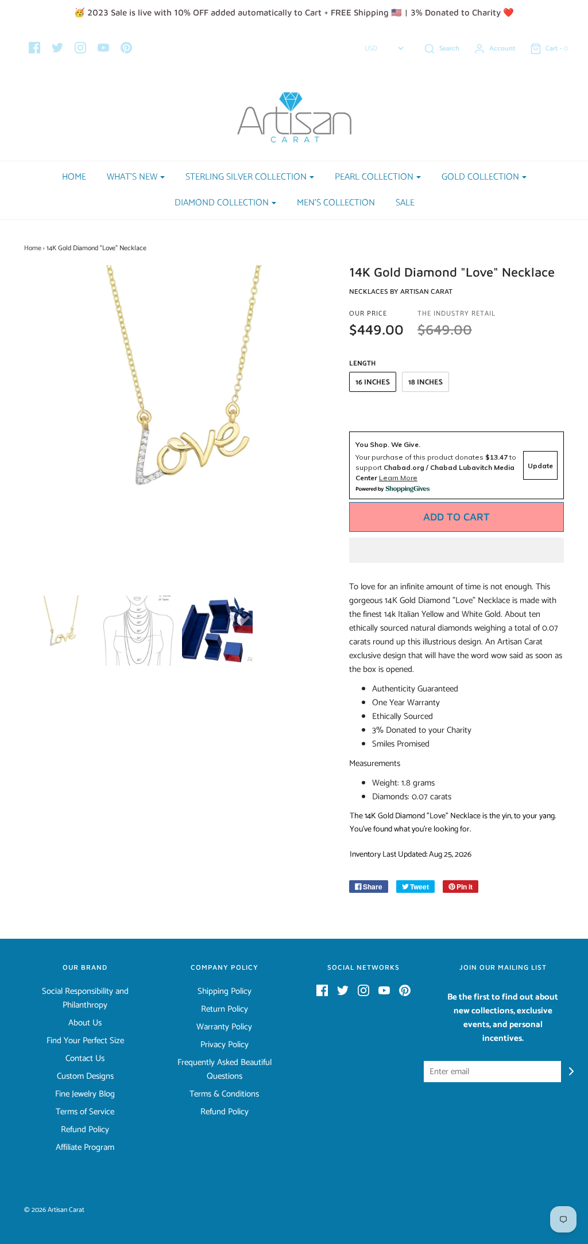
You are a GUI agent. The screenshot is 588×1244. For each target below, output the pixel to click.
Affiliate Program (85, 1147)
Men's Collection (336, 203)
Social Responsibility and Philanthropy (85, 998)
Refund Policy (85, 1130)
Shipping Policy (225, 991)
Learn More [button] (398, 477)
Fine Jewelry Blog (85, 1094)
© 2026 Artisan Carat (54, 1209)
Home (74, 177)
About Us (85, 1023)
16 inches (372, 382)
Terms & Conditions (224, 1094)
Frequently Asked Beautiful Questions (224, 1069)
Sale (405, 203)
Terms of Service (85, 1112)
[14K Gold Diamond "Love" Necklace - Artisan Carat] (59, 631)
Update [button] (540, 465)
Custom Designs (85, 1076)
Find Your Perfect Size (85, 1041)
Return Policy (224, 1009)
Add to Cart (456, 517)
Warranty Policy (224, 1027)
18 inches (425, 382)
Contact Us (85, 1059)
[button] (456, 550)
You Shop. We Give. (387, 444)
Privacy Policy (224, 1045)
